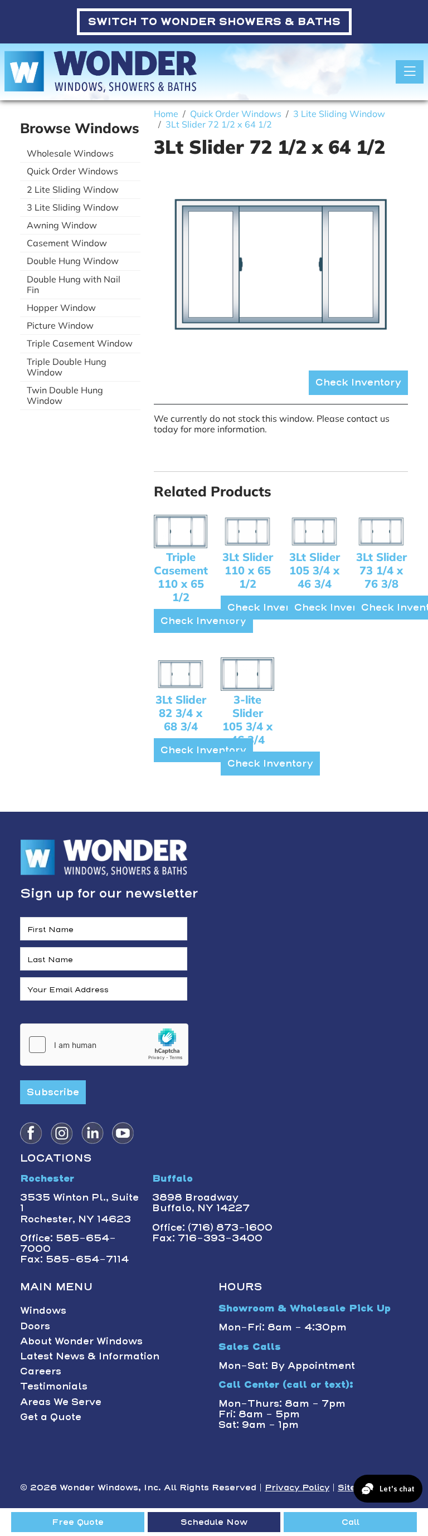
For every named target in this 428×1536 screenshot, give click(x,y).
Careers (40, 1371)
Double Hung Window (73, 260)
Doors (35, 1326)
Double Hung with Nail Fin (73, 284)
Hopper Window (61, 307)
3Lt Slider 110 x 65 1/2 (247, 570)
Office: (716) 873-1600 (212, 1227)
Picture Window (60, 325)
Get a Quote (50, 1416)
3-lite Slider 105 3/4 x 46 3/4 (247, 720)
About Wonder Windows (81, 1341)
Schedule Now (214, 1522)
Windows (43, 1310)
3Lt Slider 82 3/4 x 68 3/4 (180, 713)
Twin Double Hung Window (65, 395)
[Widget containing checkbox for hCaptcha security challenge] (104, 1044)
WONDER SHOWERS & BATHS (214, 21)
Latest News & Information (89, 1356)
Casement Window (67, 242)
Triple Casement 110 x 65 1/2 (181, 577)
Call (350, 1522)
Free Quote (78, 1522)
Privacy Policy (297, 1488)
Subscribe (53, 1092)
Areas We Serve (60, 1401)
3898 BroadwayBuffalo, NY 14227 (201, 1202)
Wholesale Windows (70, 153)
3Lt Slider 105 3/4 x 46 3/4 (314, 570)
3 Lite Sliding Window (73, 207)
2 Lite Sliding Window (73, 189)
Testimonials (53, 1386)
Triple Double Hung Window (66, 367)
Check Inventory (358, 382)
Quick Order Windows (72, 171)
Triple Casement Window (80, 343)
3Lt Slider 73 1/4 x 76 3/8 (381, 570)
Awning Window (62, 225)
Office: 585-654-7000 (68, 1243)
